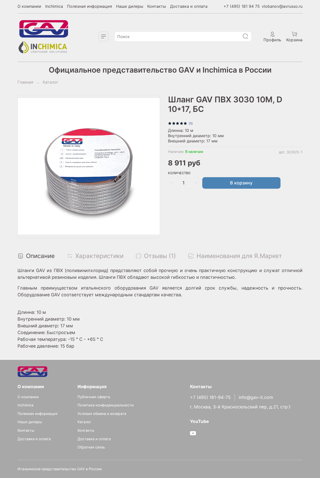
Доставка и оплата (189, 6)
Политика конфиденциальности (106, 405)
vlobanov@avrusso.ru (282, 6)
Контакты (156, 6)
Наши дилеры (129, 6)
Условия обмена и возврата (102, 413)
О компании (29, 6)
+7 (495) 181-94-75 (210, 397)
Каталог (50, 82)
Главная (25, 82)
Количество (179, 173)
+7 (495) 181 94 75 (242, 6)
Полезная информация (89, 6)
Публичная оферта (94, 397)
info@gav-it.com (256, 397)
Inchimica (54, 6)
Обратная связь (91, 447)
